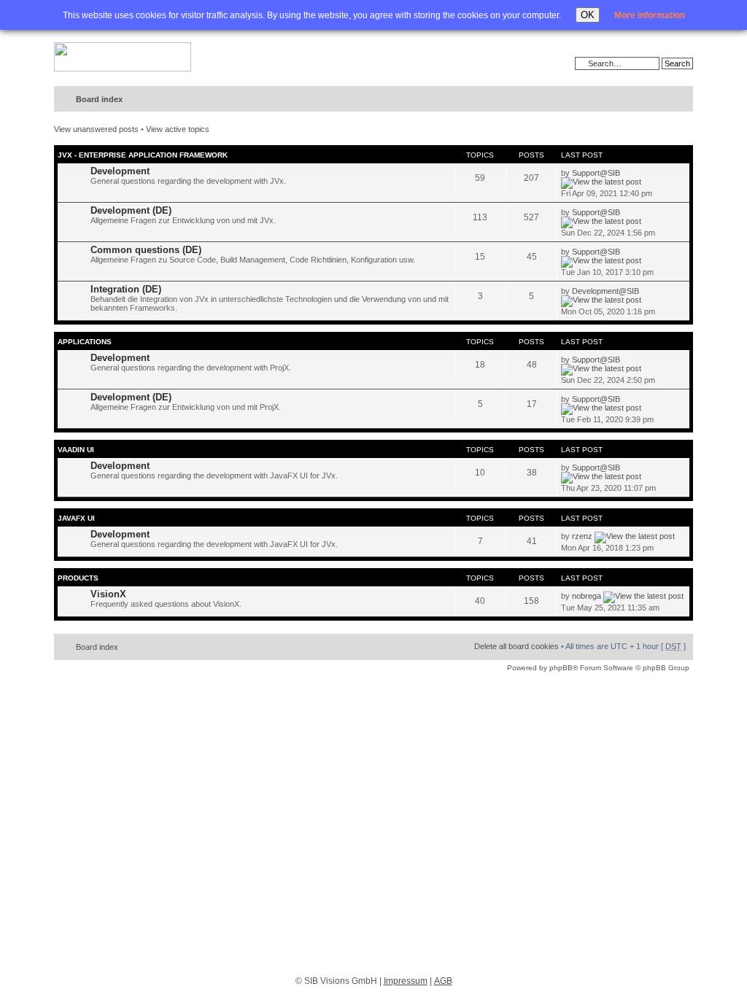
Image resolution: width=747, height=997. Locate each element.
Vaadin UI (76, 450)
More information (649, 15)
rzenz (582, 536)
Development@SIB (605, 291)
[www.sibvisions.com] (122, 57)
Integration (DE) (125, 289)
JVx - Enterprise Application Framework (143, 155)
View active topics (177, 129)
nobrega (586, 595)
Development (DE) (130, 210)
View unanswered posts (96, 129)
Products (78, 578)
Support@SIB (596, 172)
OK (588, 14)
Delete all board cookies (516, 646)
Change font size (651, 99)
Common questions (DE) (145, 249)
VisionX (108, 594)
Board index (99, 99)
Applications (85, 342)
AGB (443, 981)
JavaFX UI (76, 518)
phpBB (561, 668)
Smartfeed (679, 99)
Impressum (405, 981)
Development (120, 171)
